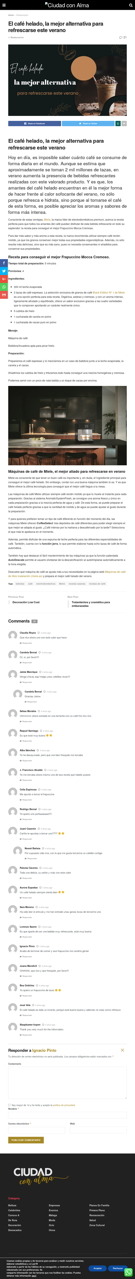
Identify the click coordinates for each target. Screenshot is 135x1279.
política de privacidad (64, 1105)
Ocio (51, 1225)
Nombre (13, 1108)
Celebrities (14, 1210)
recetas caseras (77, 583)
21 (125, 37)
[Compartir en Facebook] (4, 263)
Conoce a (13, 1215)
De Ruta (12, 1220)
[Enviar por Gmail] (4, 295)
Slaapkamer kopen (30, 1024)
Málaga (53, 1215)
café (30, 583)
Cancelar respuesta (122, 1050)
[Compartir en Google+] (4, 279)
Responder (27, 643)
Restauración (22, 15)
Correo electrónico (19, 1123)
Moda (52, 1220)
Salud (92, 1220)
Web (72, 1123)
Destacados (15, 1230)
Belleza (12, 1205)
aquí (34, 1275)
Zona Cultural (97, 1225)
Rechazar (118, 1268)
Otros (52, 1230)
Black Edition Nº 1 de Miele (109, 292)
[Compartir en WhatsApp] (4, 287)
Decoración (14, 1225)
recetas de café (97, 583)
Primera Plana (97, 1210)
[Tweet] (4, 271)
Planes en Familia (99, 1205)
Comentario (14, 1063)
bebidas (20, 583)
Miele (47, 219)
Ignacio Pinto (44, 1050)
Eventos (53, 1210)
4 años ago (46, 632)
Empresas (54, 1205)
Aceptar (98, 1268)
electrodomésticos (45, 583)
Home (11, 15)
